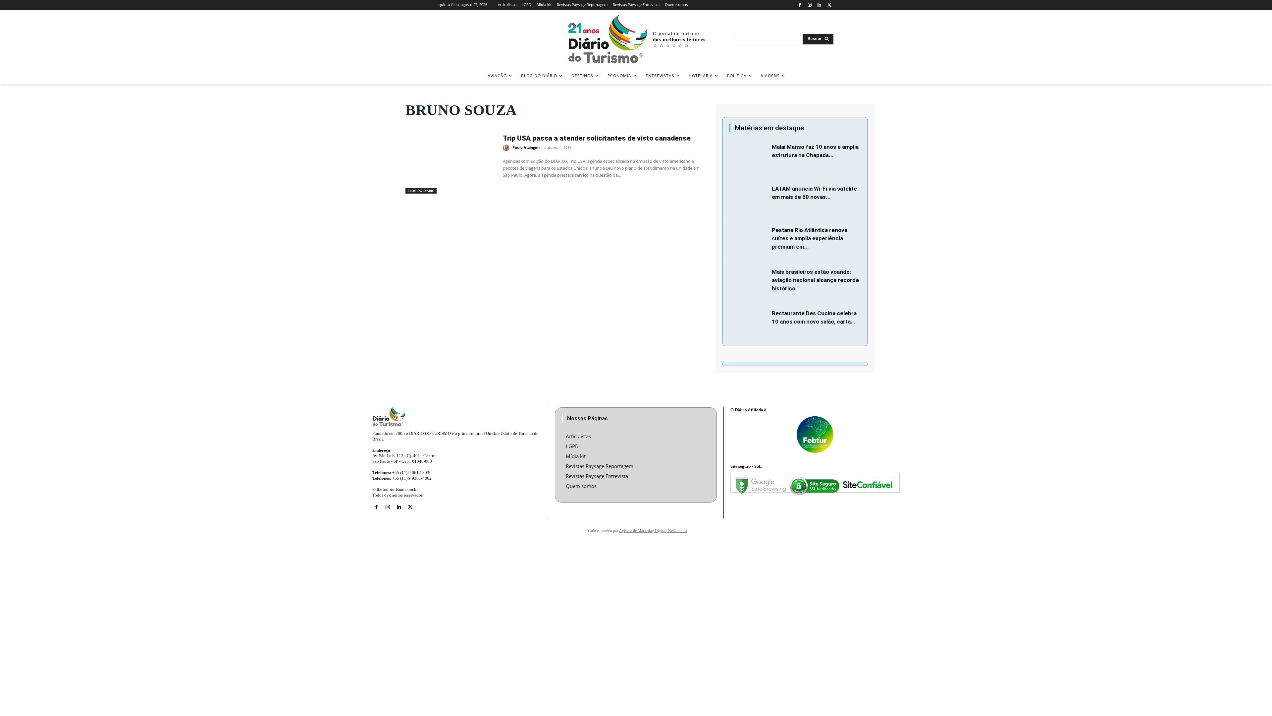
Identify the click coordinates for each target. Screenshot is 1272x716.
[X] (829, 5)
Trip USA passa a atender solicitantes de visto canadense (597, 138)
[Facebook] (800, 5)
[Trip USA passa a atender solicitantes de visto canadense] (450, 162)
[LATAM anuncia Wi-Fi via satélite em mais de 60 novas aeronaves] (748, 198)
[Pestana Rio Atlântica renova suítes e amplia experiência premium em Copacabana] (748, 239)
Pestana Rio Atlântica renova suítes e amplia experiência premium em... (809, 238)
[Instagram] (810, 5)
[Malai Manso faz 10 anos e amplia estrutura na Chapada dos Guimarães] (748, 156)
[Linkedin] (820, 5)
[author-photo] (507, 148)
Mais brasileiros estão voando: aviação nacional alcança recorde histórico (815, 280)
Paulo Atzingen (526, 147)
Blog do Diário (421, 190)
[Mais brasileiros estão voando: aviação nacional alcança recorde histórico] (748, 281)
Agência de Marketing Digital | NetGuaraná (653, 530)
